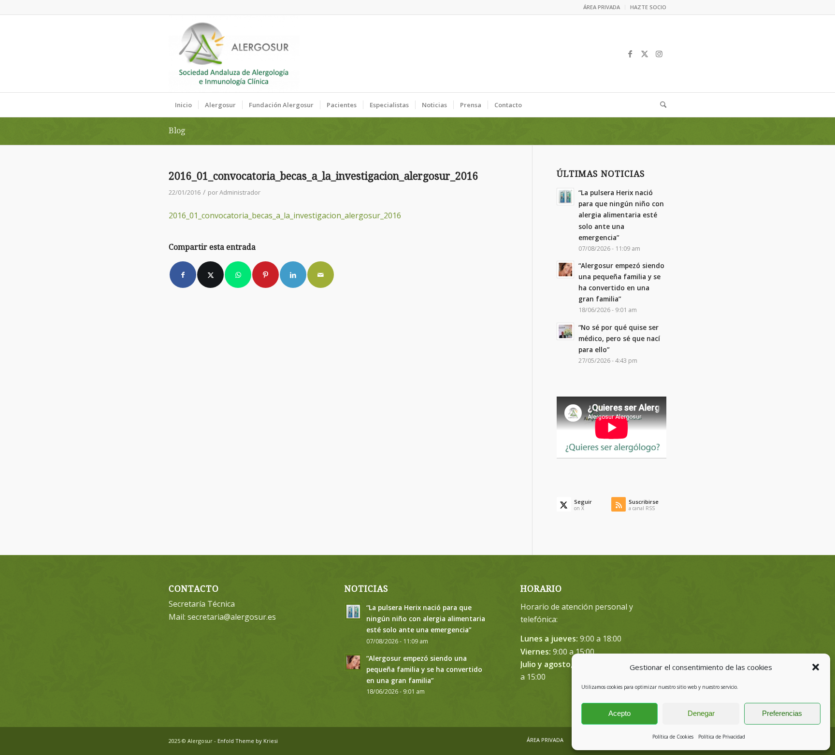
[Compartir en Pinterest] (265, 274)
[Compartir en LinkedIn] (293, 274)
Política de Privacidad (721, 736)
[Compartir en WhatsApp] (238, 274)
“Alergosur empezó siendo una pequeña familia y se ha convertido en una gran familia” (424, 669)
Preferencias (782, 713)
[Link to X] (644, 53)
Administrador (239, 192)
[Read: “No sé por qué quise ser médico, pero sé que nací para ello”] (565, 331)
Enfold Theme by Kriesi (247, 740)
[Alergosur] (234, 53)
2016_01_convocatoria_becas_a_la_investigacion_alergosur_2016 (285, 215)
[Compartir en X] (210, 274)
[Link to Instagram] (659, 53)
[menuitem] (601, 7)
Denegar (701, 713)
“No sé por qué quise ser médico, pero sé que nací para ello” (619, 338)
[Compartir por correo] (320, 274)
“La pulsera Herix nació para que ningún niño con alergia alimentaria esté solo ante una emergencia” (621, 215)
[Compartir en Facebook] (183, 274)
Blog (177, 130)
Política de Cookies (672, 736)
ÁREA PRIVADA (601, 7)
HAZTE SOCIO (648, 7)
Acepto (619, 713)
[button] (816, 667)
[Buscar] (660, 105)
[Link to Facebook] (630, 53)
